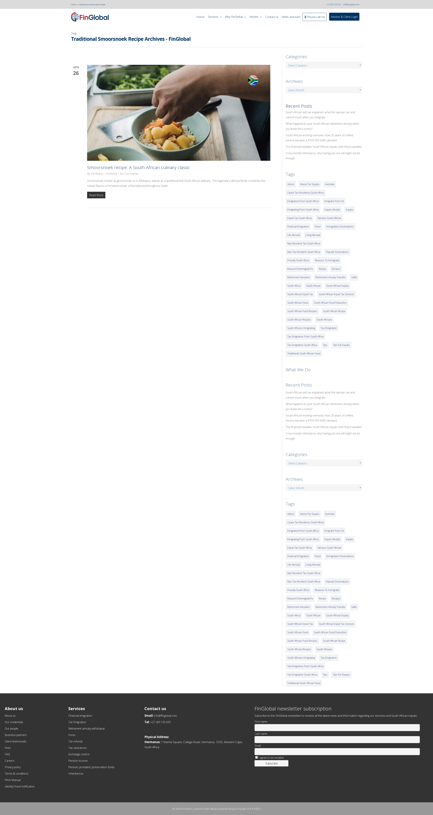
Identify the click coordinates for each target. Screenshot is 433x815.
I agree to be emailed (271, 757)
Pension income (78, 761)
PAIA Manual (12, 780)
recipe (322, 268)
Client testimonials (15, 741)
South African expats (337, 285)
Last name (261, 733)
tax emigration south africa (302, 345)
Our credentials (14, 722)
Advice (290, 184)
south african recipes (299, 319)
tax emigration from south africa (305, 336)
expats (349, 209)
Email (258, 745)
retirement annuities (298, 277)
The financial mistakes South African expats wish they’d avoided (323, 147)
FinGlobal (96, 173)
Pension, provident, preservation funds (91, 767)
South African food (297, 302)
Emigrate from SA (334, 201)
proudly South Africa (298, 260)
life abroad (293, 235)
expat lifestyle (332, 209)
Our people (11, 728)
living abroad (313, 235)
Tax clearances (77, 748)
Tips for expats (341, 345)
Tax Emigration (77, 722)
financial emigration (298, 226)
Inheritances (75, 773)
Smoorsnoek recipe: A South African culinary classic (138, 167)
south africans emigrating (301, 328)
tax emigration (329, 328)
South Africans (324, 319)
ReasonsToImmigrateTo (300, 268)
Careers (9, 761)
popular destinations (337, 252)
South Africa (293, 285)
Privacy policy (13, 767)
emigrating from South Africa (303, 209)
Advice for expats (309, 184)
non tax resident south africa (303, 252)
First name (261, 721)
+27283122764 (333, 4)
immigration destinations (340, 226)
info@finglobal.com (351, 4)
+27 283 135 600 (160, 722)
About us (10, 716)
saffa (354, 277)
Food (318, 226)
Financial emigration (80, 716)
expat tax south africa (299, 218)
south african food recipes (302, 311)
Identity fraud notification (20, 786)
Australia (329, 184)
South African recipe (334, 311)
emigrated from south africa (303, 201)
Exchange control (78, 754)
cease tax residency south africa (305, 192)
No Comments (129, 173)
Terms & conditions (16, 773)
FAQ (7, 754)
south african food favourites (330, 302)
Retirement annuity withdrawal (86, 728)
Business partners (16, 735)
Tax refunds (75, 741)
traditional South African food (303, 353)
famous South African (329, 218)
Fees (8, 748)
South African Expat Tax (300, 294)
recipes (336, 268)
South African (313, 285)
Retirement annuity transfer (331, 277)
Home (74, 4)
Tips (325, 345)
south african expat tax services (336, 294)
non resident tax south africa (303, 243)
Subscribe (271, 763)
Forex (71, 735)
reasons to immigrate (327, 260)
